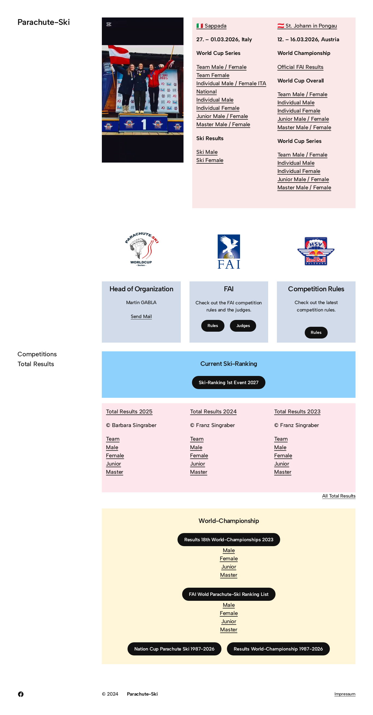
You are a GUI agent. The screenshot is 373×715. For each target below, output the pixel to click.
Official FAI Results (300, 67)
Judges (243, 325)
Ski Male (206, 152)
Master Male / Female (223, 124)
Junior (113, 463)
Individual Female (217, 108)
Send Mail (141, 316)
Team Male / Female (221, 67)
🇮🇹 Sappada (211, 25)
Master (114, 472)
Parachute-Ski (43, 22)
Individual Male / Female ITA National (231, 87)
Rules (213, 325)
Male (112, 447)
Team (112, 439)
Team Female (212, 75)
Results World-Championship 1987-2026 (278, 649)
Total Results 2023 (297, 411)
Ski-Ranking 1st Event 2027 (229, 382)
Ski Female (209, 160)
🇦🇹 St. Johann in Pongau (307, 25)
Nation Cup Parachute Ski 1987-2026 (174, 649)
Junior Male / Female (222, 116)
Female (115, 455)
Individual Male (214, 99)
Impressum (345, 693)
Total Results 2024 (213, 411)
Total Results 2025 (129, 411)
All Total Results (339, 496)
